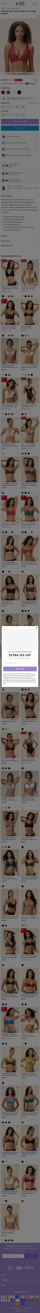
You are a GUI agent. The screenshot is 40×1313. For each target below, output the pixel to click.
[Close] (36, 627)
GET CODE (20, 669)
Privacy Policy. (19, 682)
